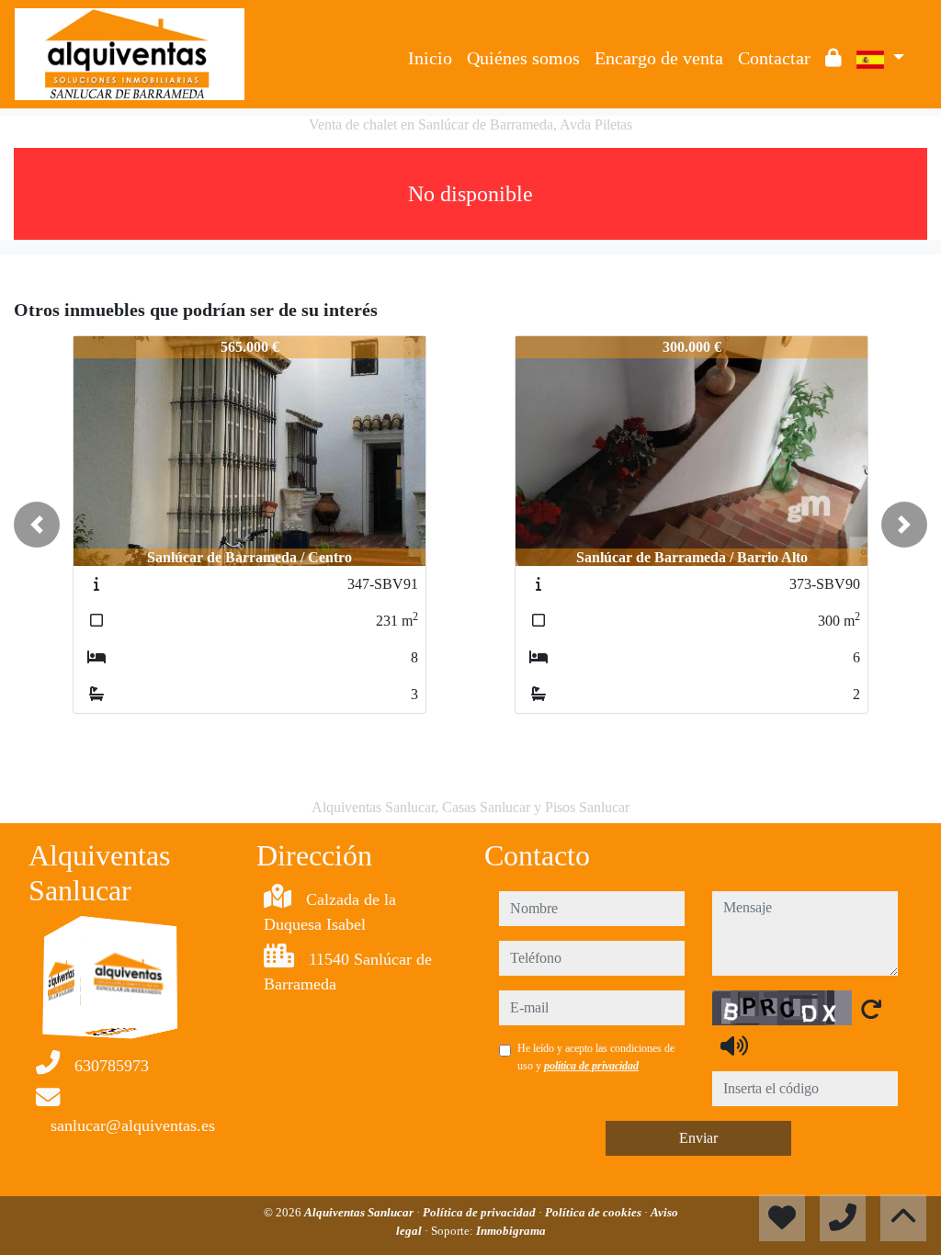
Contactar (774, 58)
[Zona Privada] (833, 58)
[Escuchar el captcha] (734, 1045)
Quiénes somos (523, 58)
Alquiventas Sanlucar (360, 1212)
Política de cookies (594, 1212)
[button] (37, 525)
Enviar (698, 1138)
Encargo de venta (659, 58)
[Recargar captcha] (871, 1008)
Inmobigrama (511, 1231)
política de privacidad (591, 1065)
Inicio (430, 58)
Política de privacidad (481, 1212)
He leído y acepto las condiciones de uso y (596, 1056)
